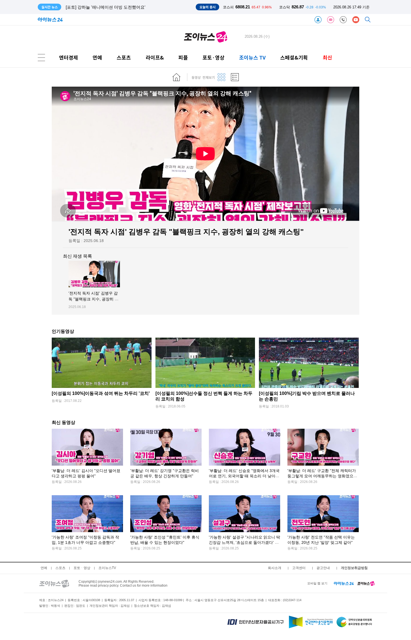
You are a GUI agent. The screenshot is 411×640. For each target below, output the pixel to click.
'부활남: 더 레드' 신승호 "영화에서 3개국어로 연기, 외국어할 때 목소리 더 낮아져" (244, 476)
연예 (97, 57)
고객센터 (299, 568)
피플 (183, 57)
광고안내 (323, 568)
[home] (176, 77)
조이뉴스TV (107, 568)
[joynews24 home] (366, 583)
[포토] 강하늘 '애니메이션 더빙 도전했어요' (105, 7)
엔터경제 (68, 57)
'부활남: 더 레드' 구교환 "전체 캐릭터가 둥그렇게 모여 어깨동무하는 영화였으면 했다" (322, 476)
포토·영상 (213, 57)
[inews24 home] (344, 583)
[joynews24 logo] (205, 36)
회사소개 (274, 568)
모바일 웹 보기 (317, 583)
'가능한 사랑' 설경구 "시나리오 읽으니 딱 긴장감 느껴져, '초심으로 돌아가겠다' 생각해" (244, 542)
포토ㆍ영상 (82, 568)
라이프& (155, 57)
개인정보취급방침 (354, 568)
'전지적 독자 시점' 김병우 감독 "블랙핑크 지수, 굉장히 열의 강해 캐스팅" (93, 299)
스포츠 (124, 57)
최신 (327, 57)
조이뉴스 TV (252, 57)
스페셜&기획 (294, 57)
